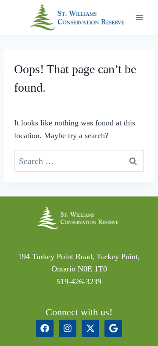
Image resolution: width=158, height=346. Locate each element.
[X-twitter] (90, 328)
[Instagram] (67, 328)
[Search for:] (79, 161)
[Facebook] (45, 328)
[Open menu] (139, 17)
